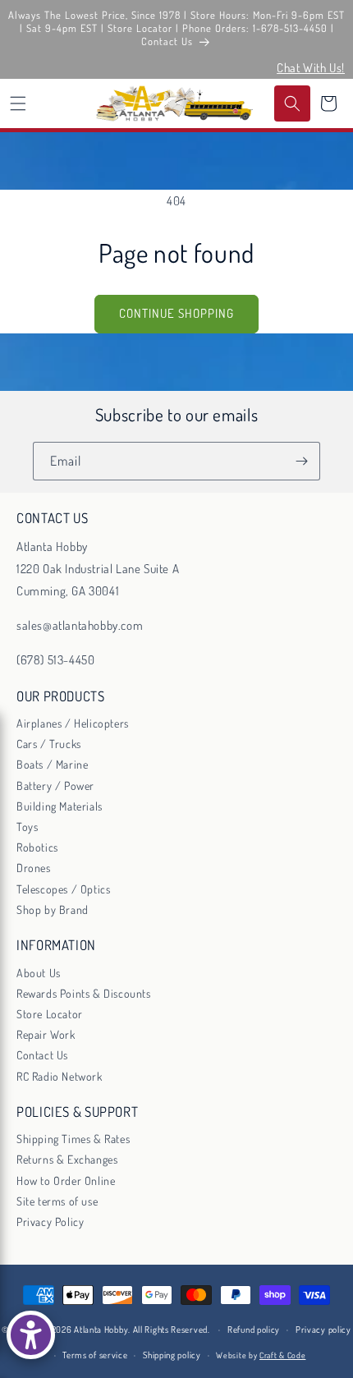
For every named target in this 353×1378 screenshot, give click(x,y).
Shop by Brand (52, 909)
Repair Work (46, 1034)
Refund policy (253, 1329)
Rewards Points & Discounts (83, 993)
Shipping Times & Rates (73, 1139)
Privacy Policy (50, 1222)
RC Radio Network (59, 1076)
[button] (18, 103)
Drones (33, 868)
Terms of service (94, 1355)
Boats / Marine (52, 764)
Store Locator (49, 1014)
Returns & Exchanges (66, 1159)
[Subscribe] (301, 461)
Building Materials (59, 806)
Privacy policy (323, 1329)
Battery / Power (55, 785)
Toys (27, 827)
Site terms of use (57, 1201)
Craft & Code (282, 1355)
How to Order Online (65, 1180)
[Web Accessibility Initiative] (31, 1335)
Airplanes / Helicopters (72, 723)
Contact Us (42, 1055)
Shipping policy (172, 1355)
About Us (38, 973)
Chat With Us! (311, 68)
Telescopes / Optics (63, 889)
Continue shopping (176, 313)
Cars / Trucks (48, 744)
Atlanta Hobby (101, 1329)
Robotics (37, 847)
